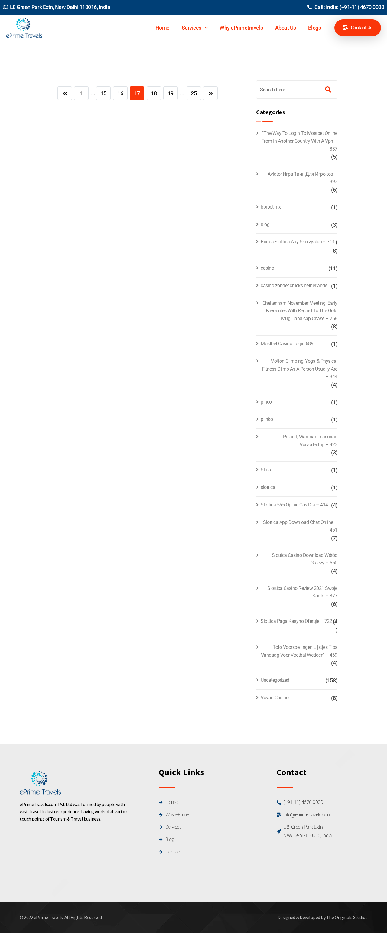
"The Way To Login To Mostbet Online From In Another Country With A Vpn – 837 (299, 140)
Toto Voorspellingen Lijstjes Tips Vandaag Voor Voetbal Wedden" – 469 (299, 651)
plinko (267, 419)
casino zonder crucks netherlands (294, 285)
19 (171, 93)
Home (162, 27)
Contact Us (361, 28)
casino (267, 268)
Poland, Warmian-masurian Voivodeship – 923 (310, 440)
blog (265, 224)
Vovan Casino (274, 698)
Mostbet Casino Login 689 (287, 343)
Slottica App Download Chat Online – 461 (300, 526)
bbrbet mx (271, 207)
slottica (268, 487)
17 (137, 93)
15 (103, 93)
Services (191, 27)
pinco (266, 402)
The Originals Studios (347, 917)
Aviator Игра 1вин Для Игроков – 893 (302, 178)
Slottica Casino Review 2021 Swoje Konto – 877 (302, 592)
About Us (285, 27)
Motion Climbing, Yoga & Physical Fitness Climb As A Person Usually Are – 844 (299, 368)
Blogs (314, 27)
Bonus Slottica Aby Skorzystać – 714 (298, 242)
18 (154, 93)
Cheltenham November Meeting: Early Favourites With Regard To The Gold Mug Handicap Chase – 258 (299, 310)
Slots (266, 470)
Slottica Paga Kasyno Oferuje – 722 (296, 621)
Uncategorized (275, 680)
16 (120, 93)
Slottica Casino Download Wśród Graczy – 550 (304, 559)
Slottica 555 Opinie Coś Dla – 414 (294, 505)
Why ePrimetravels (241, 27)
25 (194, 93)
